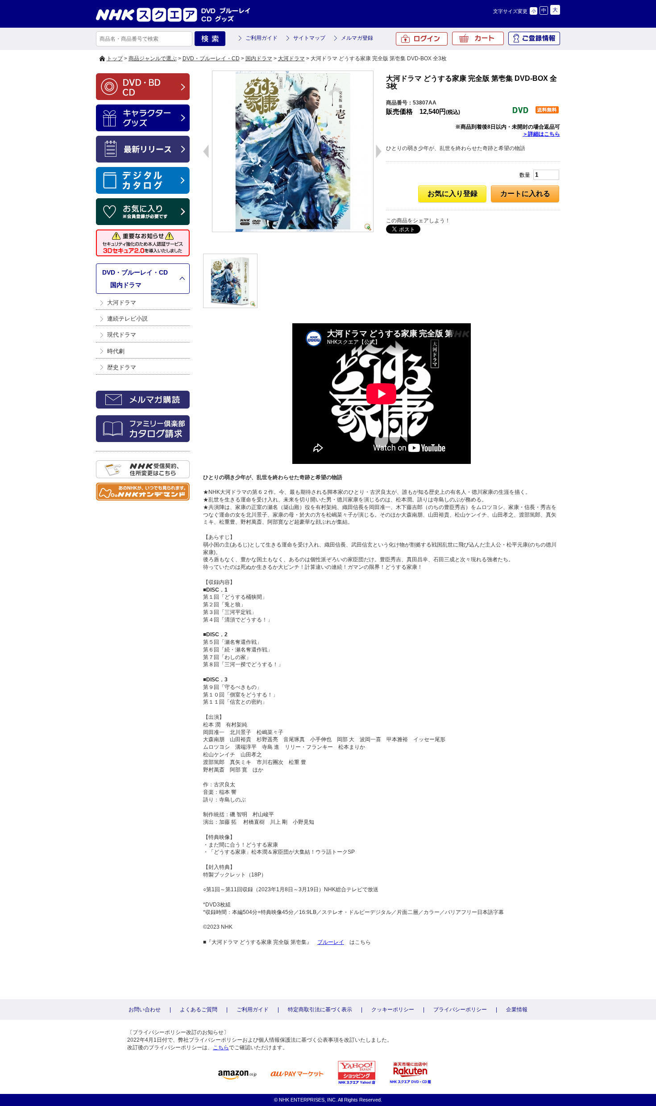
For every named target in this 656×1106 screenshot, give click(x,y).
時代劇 (116, 351)
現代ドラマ (121, 334)
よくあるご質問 (198, 1009)
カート (478, 38)
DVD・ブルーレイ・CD (211, 58)
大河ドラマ (291, 58)
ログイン (422, 39)
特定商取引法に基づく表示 (320, 1009)
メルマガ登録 (357, 38)
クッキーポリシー (392, 1009)
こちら (221, 1047)
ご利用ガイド (261, 38)
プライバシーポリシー (460, 1009)
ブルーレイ (330, 942)
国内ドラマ (258, 58)
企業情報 (516, 1009)
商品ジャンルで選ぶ (153, 58)
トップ (115, 58)
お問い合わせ (145, 1009)
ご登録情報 (534, 38)
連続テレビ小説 (127, 318)
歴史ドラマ (121, 367)
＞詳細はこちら (541, 134)
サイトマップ (309, 38)
